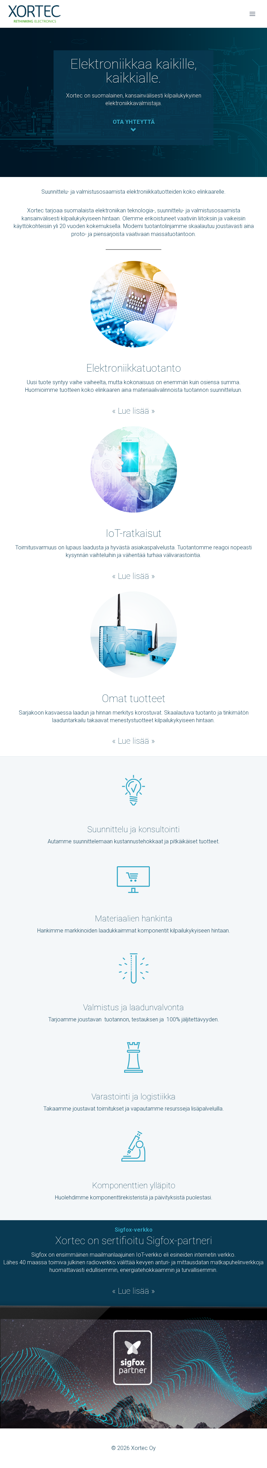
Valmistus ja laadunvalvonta (133, 1007)
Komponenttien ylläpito (133, 1185)
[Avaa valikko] (252, 13)
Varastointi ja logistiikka (133, 1097)
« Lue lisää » (133, 411)
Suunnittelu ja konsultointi (133, 829)
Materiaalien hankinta (133, 918)
